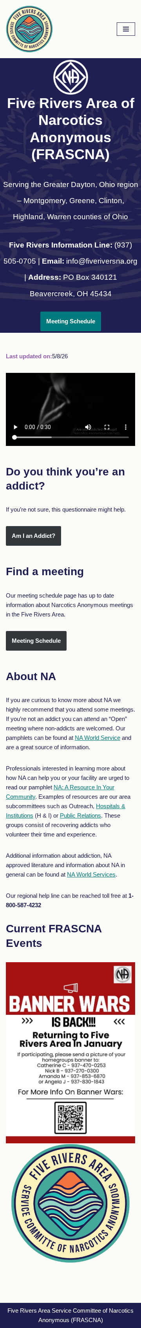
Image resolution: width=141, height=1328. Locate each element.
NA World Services (91, 874)
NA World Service (97, 737)
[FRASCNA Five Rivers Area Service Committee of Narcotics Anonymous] (29, 29)
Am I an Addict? (33, 535)
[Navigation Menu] (126, 29)
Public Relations (80, 815)
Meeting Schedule (70, 321)
